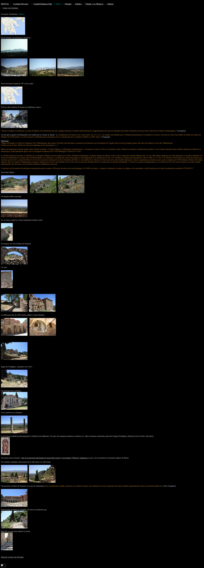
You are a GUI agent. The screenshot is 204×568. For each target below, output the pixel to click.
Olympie (68, 4)
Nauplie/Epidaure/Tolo (43, 4)
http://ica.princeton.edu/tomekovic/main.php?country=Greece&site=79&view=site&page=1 (55, 458)
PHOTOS (5, 4)
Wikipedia (4, 141)
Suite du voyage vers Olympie (12, 557)
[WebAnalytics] (3, 566)
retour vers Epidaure (10, 8)
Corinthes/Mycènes (20, 4)
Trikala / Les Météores (94, 4)
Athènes (110, 4)
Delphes (78, 4)
